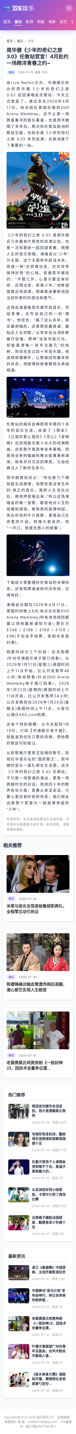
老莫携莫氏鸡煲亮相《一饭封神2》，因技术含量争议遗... (49, 1323)
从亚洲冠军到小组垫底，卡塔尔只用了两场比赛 (49, 1194)
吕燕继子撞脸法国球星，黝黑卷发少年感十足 (49, 1222)
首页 (7, 22)
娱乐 (18, 22)
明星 (41, 22)
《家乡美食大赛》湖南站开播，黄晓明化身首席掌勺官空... (49, 1379)
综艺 (63, 22)
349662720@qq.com (42, 1422)
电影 (52, 22)
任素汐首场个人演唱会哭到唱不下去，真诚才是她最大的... (49, 1166)
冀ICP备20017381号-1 (41, 1426)
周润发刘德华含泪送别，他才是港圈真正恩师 (49, 1111)
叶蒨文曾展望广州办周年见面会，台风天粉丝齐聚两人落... (49, 1351)
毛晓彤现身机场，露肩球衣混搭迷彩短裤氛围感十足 (49, 1139)
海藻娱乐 (10, 1422)
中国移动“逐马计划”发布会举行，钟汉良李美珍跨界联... (49, 1295)
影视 (29, 22)
